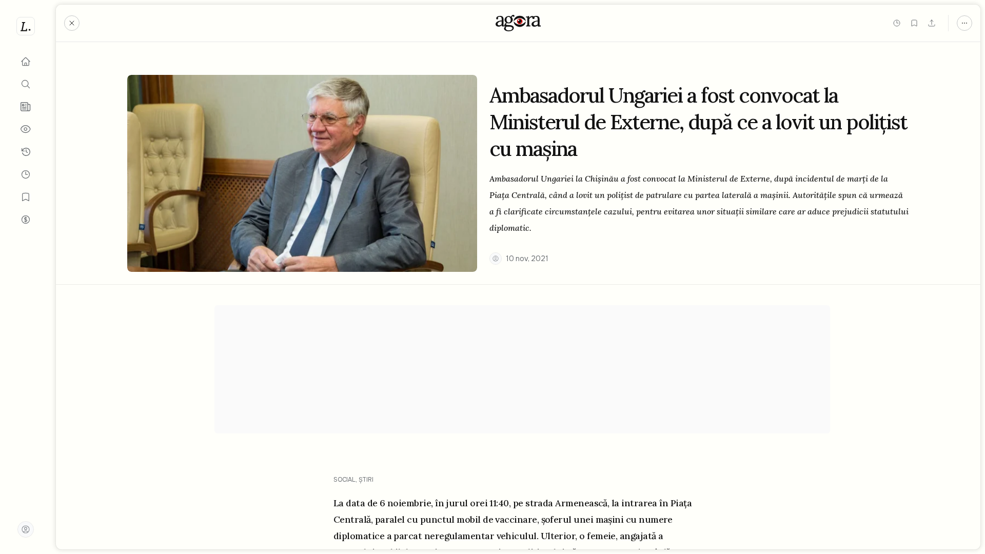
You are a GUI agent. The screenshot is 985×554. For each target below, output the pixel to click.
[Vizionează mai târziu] (897, 23)
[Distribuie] (931, 23)
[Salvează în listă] (914, 23)
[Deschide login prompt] (25, 529)
